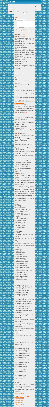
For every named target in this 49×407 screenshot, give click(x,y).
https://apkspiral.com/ (17, 384)
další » (23, 29)
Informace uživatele (10, 11)
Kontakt (9, 10)
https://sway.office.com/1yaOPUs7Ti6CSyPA (19, 397)
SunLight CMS (31, 406)
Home (8, 6)
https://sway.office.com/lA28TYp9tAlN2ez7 (19, 400)
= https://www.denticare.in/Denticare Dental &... (19, 103)
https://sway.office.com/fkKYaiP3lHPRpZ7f (19, 402)
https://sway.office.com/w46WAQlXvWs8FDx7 (24, 396)
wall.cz (28, 406)
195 (25, 29)
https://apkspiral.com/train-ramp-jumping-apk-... (19, 393)
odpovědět (24, 30)
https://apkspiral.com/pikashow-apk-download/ (19, 394)
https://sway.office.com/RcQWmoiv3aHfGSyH (19, 398)
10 (21, 29)
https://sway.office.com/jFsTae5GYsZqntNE (19, 399)
